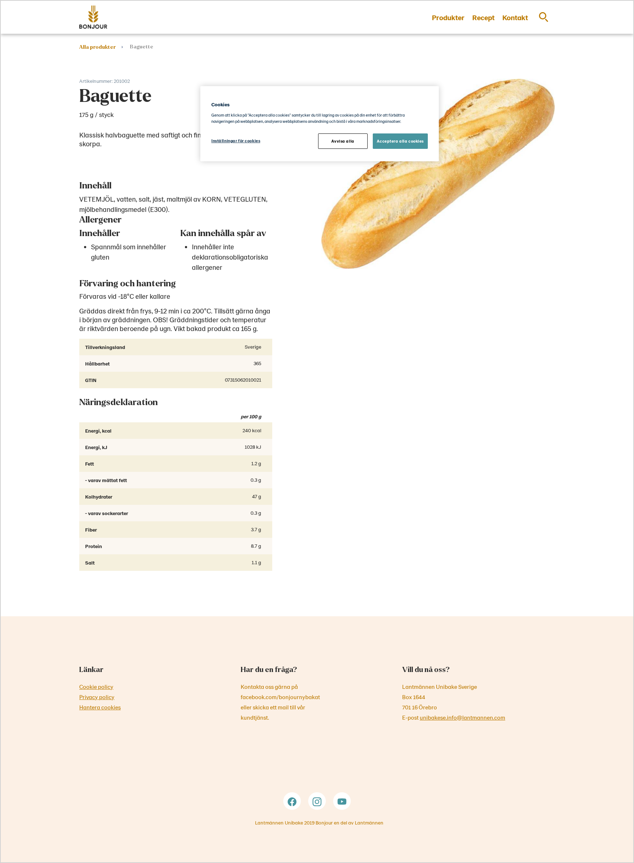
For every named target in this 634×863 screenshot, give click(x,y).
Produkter (448, 17)
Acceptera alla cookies (400, 141)
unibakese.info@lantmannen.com (462, 717)
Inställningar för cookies (235, 140)
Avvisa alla (342, 141)
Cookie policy (96, 686)
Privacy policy (96, 696)
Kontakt (515, 17)
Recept (483, 17)
